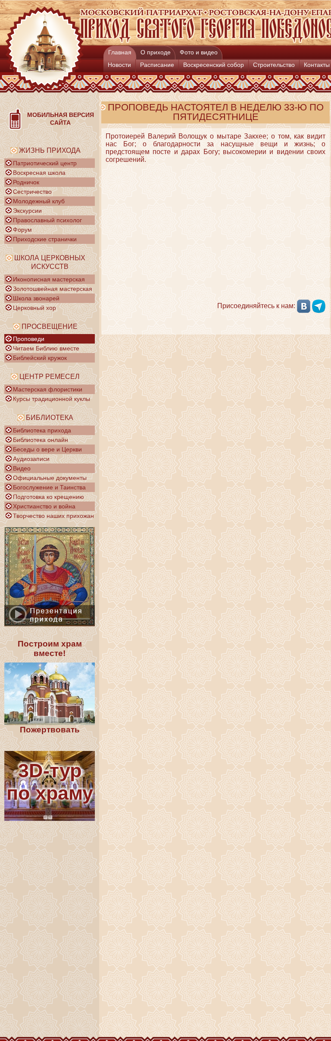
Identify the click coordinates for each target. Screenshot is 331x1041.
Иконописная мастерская (49, 279)
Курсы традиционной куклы (51, 398)
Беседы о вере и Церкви (47, 449)
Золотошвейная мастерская (52, 288)
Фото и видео (199, 52)
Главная (119, 52)
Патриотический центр (45, 163)
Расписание (157, 64)
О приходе (156, 52)
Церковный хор (34, 307)
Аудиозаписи (31, 458)
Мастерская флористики (47, 389)
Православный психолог (47, 220)
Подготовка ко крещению (48, 496)
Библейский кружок (40, 357)
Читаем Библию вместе (46, 348)
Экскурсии (27, 210)
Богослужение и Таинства (49, 487)
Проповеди (28, 338)
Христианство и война (44, 506)
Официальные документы (50, 477)
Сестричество (32, 191)
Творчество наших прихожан (53, 515)
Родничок (26, 182)
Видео (22, 468)
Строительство (274, 64)
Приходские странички (45, 239)
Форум (22, 229)
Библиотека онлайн (40, 439)
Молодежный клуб (39, 201)
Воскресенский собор (213, 64)
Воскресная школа (39, 172)
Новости (119, 64)
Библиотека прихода (42, 430)
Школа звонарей (36, 298)
